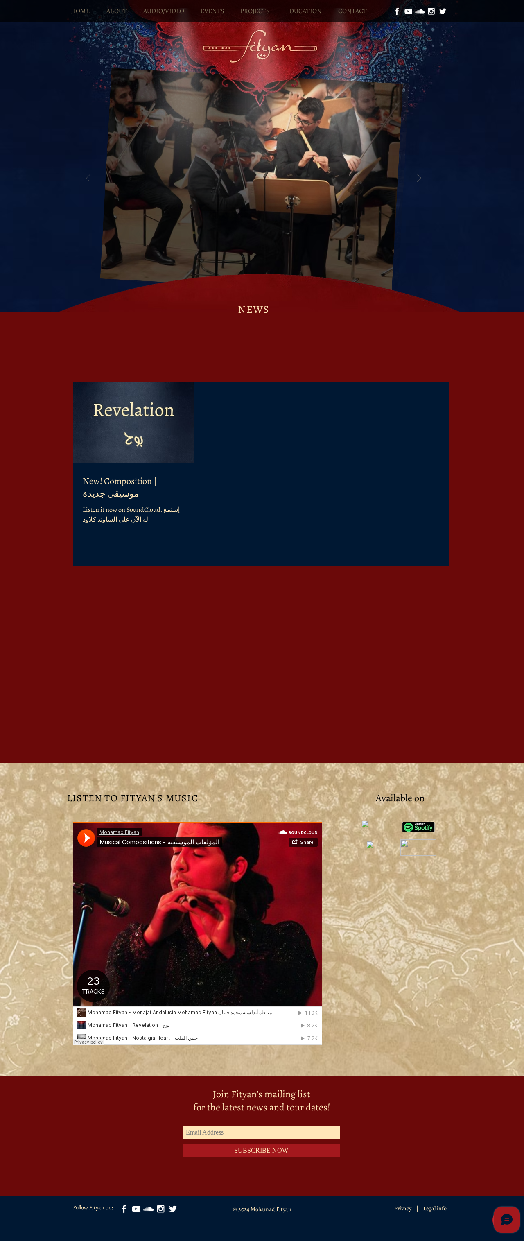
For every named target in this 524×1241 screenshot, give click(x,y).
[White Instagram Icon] (431, 11)
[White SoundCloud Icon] (420, 11)
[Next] (419, 178)
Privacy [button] (402, 1208)
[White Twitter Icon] (442, 11)
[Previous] (88, 178)
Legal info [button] (435, 1208)
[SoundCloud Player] (197, 933)
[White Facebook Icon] (397, 11)
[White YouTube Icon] (408, 11)
